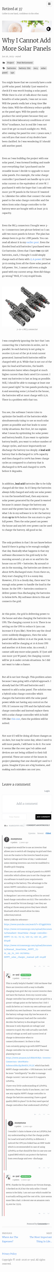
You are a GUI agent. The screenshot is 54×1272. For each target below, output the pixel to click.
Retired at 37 (12, 9)
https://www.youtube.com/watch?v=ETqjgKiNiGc (27, 924)
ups (12, 72)
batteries (11, 68)
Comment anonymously (38, 825)
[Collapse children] (48, 966)
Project (10, 62)
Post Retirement (25, 62)
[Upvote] (40, 966)
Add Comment (43, 817)
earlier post (32, 242)
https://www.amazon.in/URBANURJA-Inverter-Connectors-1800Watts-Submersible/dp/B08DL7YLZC (29, 1062)
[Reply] (35, 966)
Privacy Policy (9, 1253)
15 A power (36, 259)
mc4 (36, 68)
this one (15, 719)
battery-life (24, 68)
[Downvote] (44, 966)
